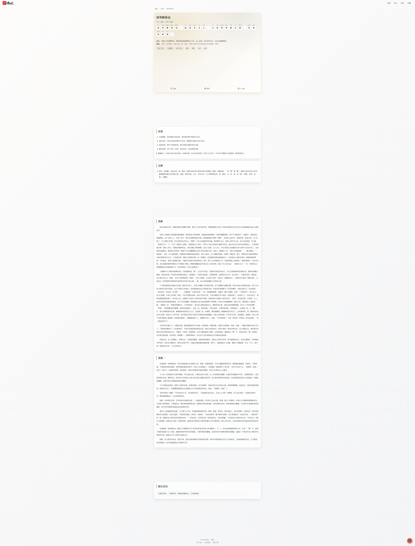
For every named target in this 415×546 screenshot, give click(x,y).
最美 (205, 48)
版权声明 (216, 542)
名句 (402, 3)
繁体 (212, 540)
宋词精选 (170, 48)
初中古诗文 (179, 48)
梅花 (193, 48)
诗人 (395, 3)
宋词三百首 (160, 48)
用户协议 (199, 542)
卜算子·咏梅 (169, 22)
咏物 (187, 48)
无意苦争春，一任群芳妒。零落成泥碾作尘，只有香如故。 (179, 493)
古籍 (409, 3)
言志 (199, 48)
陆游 (162, 22)
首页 (156, 9)
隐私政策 (207, 542)
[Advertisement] (221, 68)
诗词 (389, 3)
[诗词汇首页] (8, 3)
